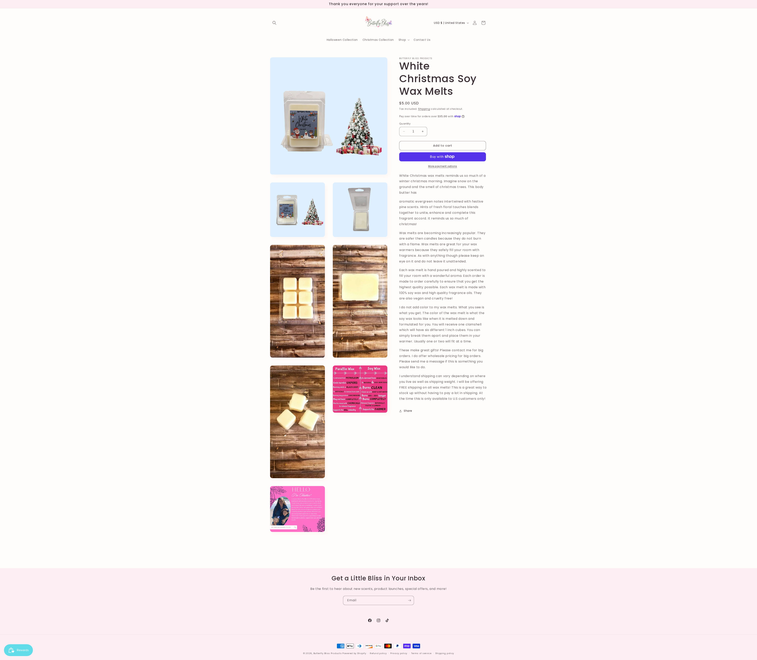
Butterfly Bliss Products (327, 653)
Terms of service (421, 653)
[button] (274, 23)
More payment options (442, 166)
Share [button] (408, 411)
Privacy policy (398, 653)
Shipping (424, 109)
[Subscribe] (409, 600)
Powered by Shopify (354, 653)
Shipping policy (444, 653)
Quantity (404, 123)
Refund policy (378, 653)
